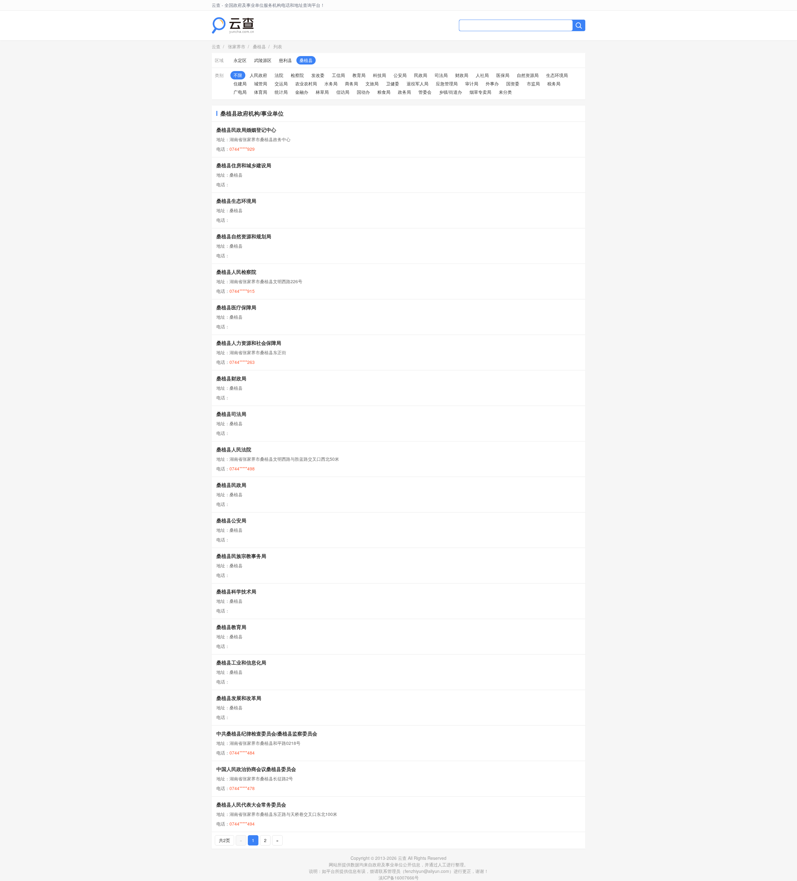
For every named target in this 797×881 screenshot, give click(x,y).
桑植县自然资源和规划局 (243, 236)
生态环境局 (557, 75)
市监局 (533, 83)
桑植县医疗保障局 (236, 307)
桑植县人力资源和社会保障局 (248, 342)
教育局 (358, 75)
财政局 (461, 75)
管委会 (425, 92)
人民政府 (258, 75)
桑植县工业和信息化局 (241, 662)
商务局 (351, 83)
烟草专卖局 (480, 92)
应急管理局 (447, 83)
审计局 (471, 83)
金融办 (301, 92)
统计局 (281, 92)
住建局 (240, 83)
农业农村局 (306, 83)
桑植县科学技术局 (236, 591)
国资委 (512, 83)
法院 (279, 75)
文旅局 (372, 83)
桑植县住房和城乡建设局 (243, 165)
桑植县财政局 (231, 378)
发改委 (317, 75)
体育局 (260, 92)
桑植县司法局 (231, 413)
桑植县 (259, 46)
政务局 (404, 92)
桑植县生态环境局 (236, 200)
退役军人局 (417, 83)
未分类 (505, 92)
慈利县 (285, 60)
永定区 (240, 60)
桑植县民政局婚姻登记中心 (246, 129)
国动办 (363, 92)
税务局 (553, 83)
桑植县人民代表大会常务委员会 (251, 804)
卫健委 (392, 83)
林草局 (322, 92)
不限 (237, 75)
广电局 (240, 92)
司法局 (441, 75)
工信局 (338, 75)
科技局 (379, 75)
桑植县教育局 (231, 627)
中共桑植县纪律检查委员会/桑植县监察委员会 (266, 733)
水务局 (330, 83)
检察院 (297, 75)
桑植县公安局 (231, 520)
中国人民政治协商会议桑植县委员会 (256, 769)
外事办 (492, 83)
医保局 (502, 75)
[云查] (233, 25)
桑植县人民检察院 (236, 271)
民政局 (420, 75)
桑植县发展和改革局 (238, 698)
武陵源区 (262, 60)
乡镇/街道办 (450, 92)
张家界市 (236, 46)
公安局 (400, 75)
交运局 (281, 83)
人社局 (482, 75)
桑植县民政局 (231, 484)
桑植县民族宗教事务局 (241, 556)
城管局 (260, 83)
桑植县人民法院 (233, 449)
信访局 (342, 92)
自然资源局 (528, 75)
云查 (216, 46)
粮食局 (383, 92)
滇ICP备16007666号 (399, 877)
